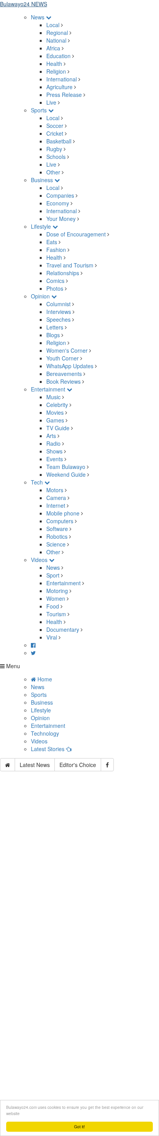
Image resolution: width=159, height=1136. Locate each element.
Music (53, 397)
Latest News (35, 765)
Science (56, 544)
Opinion (41, 296)
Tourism (56, 614)
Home (44, 679)
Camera (56, 498)
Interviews (58, 311)
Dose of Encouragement (76, 234)
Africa (53, 48)
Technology (45, 733)
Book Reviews (63, 381)
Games (55, 420)
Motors (54, 490)
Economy (57, 203)
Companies (60, 195)
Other (53, 172)
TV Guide (57, 428)
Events (54, 459)
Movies (55, 412)
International (61, 79)
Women (55, 598)
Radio (53, 443)
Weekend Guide (66, 474)
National (56, 40)
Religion (56, 71)
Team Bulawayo (65, 467)
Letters (54, 327)
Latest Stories (48, 749)
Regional (57, 32)
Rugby (54, 149)
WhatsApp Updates (69, 366)
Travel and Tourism (69, 265)
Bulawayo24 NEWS (23, 4)
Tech (37, 482)
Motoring (57, 591)
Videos (40, 560)
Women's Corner (67, 350)
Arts (51, 436)
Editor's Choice (77, 765)
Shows (54, 451)
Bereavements (64, 374)
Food (52, 606)
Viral (51, 637)
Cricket (54, 133)
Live (51, 102)
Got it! (79, 1126)
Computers (59, 521)
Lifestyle (41, 226)
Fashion (56, 249)
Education (58, 56)
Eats (51, 242)
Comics (55, 280)
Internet (55, 505)
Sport (52, 575)
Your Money (61, 218)
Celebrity (57, 405)
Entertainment (49, 389)
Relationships (62, 273)
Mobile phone (63, 513)
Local (52, 25)
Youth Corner (62, 358)
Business (42, 180)
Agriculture (59, 87)
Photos (54, 288)
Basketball (58, 141)
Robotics (57, 536)
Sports (39, 110)
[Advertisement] (79, 872)
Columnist (58, 304)
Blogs (53, 335)
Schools (56, 156)
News (38, 17)
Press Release (64, 94)
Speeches (58, 319)
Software (57, 529)
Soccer (54, 125)
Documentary (63, 629)
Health (54, 63)
